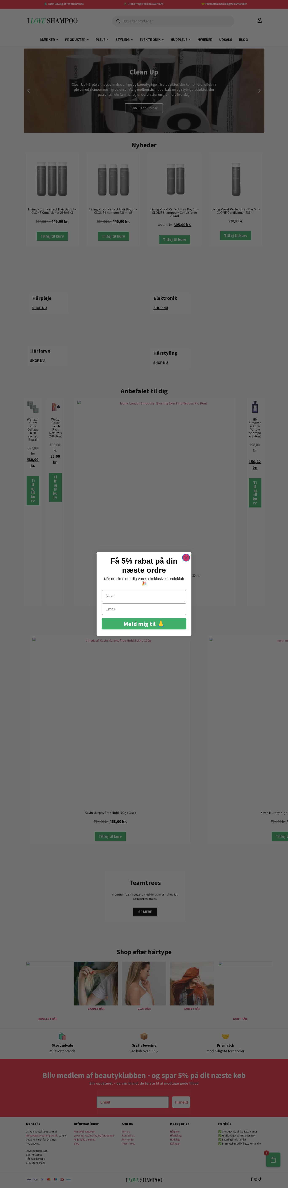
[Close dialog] (186, 557)
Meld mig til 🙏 (144, 624)
